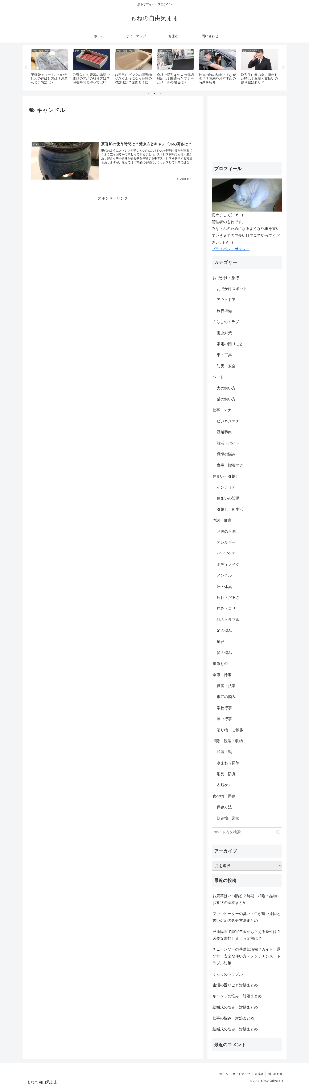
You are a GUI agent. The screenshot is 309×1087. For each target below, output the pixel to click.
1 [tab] (148, 93)
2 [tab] (154, 93)
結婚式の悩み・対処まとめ (235, 1007)
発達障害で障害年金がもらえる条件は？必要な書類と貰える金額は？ (247, 935)
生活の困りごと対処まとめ (235, 985)
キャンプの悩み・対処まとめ (237, 996)
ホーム (223, 1074)
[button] (278, 832)
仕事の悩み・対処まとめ (233, 1018)
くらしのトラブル (228, 974)
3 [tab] (161, 93)
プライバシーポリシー (231, 249)
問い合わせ (275, 1074)
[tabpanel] (49, 67)
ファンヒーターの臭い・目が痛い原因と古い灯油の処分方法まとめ (247, 917)
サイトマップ (241, 1074)
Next (283, 67)
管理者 (259, 1074)
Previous (26, 67)
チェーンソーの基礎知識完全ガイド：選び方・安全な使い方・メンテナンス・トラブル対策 (247, 956)
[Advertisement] (113, 126)
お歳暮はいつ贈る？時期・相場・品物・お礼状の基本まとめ (247, 899)
